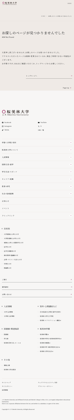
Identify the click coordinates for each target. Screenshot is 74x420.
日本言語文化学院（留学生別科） (50, 312)
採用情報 (5, 390)
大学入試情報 (8, 312)
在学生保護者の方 (10, 251)
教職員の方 (7, 268)
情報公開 (7, 365)
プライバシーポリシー (45, 386)
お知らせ (5, 201)
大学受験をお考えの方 (11, 234)
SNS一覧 (41, 130)
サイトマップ (6, 382)
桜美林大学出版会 (10, 370)
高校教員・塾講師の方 (11, 255)
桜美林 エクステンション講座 (50, 320)
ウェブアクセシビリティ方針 (47, 382)
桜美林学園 (44, 334)
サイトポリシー (7, 386)
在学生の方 (7, 247)
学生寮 (6, 339)
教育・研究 (6, 186)
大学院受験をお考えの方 (12, 238)
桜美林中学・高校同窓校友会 (50, 347)
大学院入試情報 (9, 316)
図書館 (6, 334)
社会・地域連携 (8, 193)
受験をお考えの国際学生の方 (13, 243)
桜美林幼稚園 (45, 343)
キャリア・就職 (8, 179)
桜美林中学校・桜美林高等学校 (51, 338)
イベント (5, 208)
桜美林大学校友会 (46, 351)
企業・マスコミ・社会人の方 (13, 260)
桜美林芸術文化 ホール (12, 343)
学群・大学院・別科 (9, 142)
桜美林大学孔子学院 (46, 316)
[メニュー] (69, 3)
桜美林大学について (10, 150)
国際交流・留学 (8, 164)
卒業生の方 (7, 264)
